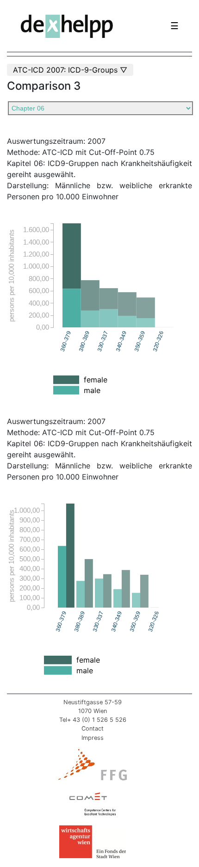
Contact (92, 728)
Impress (92, 737)
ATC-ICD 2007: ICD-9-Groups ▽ (70, 69)
